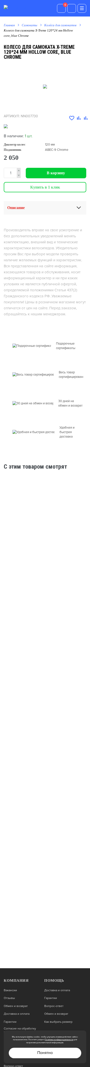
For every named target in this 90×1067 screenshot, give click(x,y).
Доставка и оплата (17, 1014)
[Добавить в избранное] (72, 118)
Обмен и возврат (16, 1006)
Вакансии (10, 990)
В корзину (56, 173)
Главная (9, 25)
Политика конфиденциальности (59, 1039)
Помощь (54, 980)
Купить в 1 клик (45, 187)
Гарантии (10, 1022)
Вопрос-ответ (54, 1006)
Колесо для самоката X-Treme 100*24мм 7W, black (43, 513)
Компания (16, 980)
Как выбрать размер (58, 1022)
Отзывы (9, 998)
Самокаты (29, 25)
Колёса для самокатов (60, 25)
